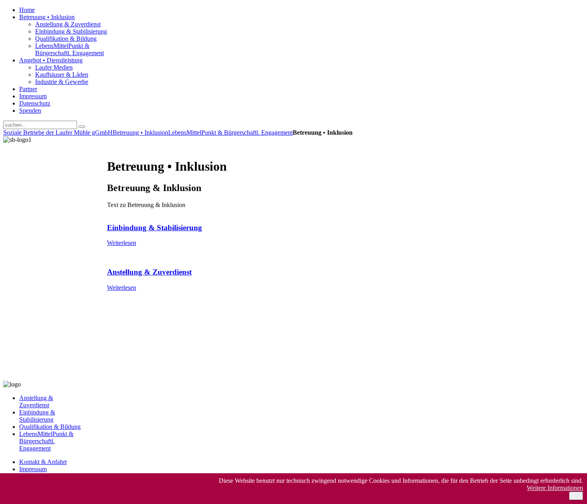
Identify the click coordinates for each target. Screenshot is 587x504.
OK (576, 496)
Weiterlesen (121, 242)
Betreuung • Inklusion (140, 132)
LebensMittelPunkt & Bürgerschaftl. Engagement (230, 132)
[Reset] (82, 127)
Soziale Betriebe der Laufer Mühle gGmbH (58, 132)
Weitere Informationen (555, 487)
